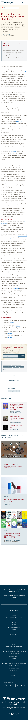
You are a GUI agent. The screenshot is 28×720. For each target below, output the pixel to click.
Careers (14, 658)
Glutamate (5, 366)
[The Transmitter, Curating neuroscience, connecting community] (7, 2)
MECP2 (17, 366)
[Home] (14, 698)
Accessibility (14, 672)
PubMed (12, 322)
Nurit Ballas (16, 288)
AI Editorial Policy (14, 668)
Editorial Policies (14, 665)
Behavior (6, 496)
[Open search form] (22, 2)
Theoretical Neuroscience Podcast (11, 461)
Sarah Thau (8, 504)
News (2, 10)
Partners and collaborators (14, 646)
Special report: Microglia (14, 368)
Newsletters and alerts (14, 649)
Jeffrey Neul (19, 121)
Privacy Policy (14, 670)
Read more (14, 600)
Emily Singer (14, 429)
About (13, 641)
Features (14, 612)
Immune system (11, 366)
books (13, 627)
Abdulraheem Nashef (15, 413)
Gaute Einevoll (9, 471)
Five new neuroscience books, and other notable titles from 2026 (12, 535)
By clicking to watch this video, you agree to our (14, 455)
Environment (15, 365)
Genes (19, 365)
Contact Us (14, 675)
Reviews (5, 530)
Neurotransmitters (7, 367)
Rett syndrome (16, 367)
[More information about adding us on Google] (20, 7)
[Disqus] (14, 565)
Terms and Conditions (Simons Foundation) (14, 663)
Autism (9, 365)
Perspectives (14, 610)
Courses (14, 632)
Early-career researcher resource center (14, 651)
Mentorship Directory (14, 653)
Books (14, 624)
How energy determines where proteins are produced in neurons (13, 466)
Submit (21, 356)
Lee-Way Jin (13, 151)
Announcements (14, 656)
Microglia (21, 366)
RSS (14, 661)
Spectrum (7, 10)
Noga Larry (18, 412)
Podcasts (14, 620)
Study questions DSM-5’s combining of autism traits (17, 418)
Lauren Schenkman (16, 422)
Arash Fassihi (14, 411)
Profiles (14, 615)
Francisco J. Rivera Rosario (12, 540)
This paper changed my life (14, 617)
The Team (14, 644)
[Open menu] (26, 2)
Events (14, 629)
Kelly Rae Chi (6, 34)
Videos (14, 622)
